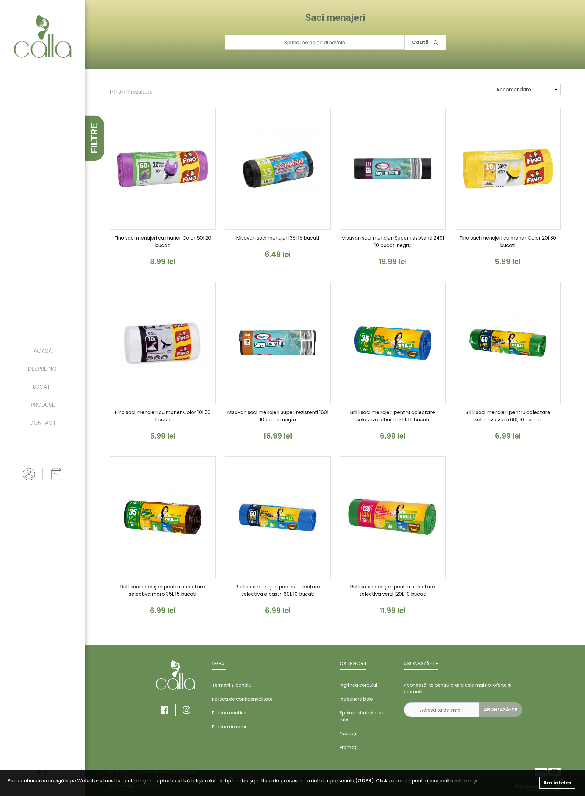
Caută (420, 42)
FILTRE (94, 138)
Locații (43, 387)
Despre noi (43, 369)
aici (393, 780)
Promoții (349, 747)
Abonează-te (500, 710)
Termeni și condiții (232, 685)
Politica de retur (229, 727)
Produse (43, 405)
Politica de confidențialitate (242, 699)
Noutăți (348, 733)
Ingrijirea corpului (358, 685)
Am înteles (557, 782)
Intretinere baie (356, 699)
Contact (42, 423)
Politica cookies (229, 713)
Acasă (43, 351)
